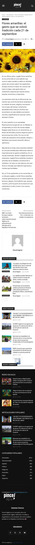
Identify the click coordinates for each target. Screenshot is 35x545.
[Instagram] (15, 533)
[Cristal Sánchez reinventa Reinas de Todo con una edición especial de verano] (6, 403)
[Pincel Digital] (3, 39)
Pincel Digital (10, 39)
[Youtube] (25, 533)
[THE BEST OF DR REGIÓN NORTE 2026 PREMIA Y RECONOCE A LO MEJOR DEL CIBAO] (6, 316)
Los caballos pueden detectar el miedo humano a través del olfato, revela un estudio (22, 277)
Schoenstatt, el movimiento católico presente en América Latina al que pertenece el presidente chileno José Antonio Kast (23, 289)
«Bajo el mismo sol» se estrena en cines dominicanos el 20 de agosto (22, 392)
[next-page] (6, 299)
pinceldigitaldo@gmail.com (19, 492)
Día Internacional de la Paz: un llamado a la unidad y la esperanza (26, 215)
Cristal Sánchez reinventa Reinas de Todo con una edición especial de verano (23, 402)
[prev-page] (3, 299)
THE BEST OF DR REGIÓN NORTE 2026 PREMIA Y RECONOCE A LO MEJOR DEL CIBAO (23, 315)
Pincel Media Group (17, 542)
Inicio (3, 14)
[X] (20, 533)
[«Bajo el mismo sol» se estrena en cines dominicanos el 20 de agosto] (6, 393)
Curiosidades (10, 14)
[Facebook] (10, 533)
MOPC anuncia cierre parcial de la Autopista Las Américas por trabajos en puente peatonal (22, 350)
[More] (24, 44)
